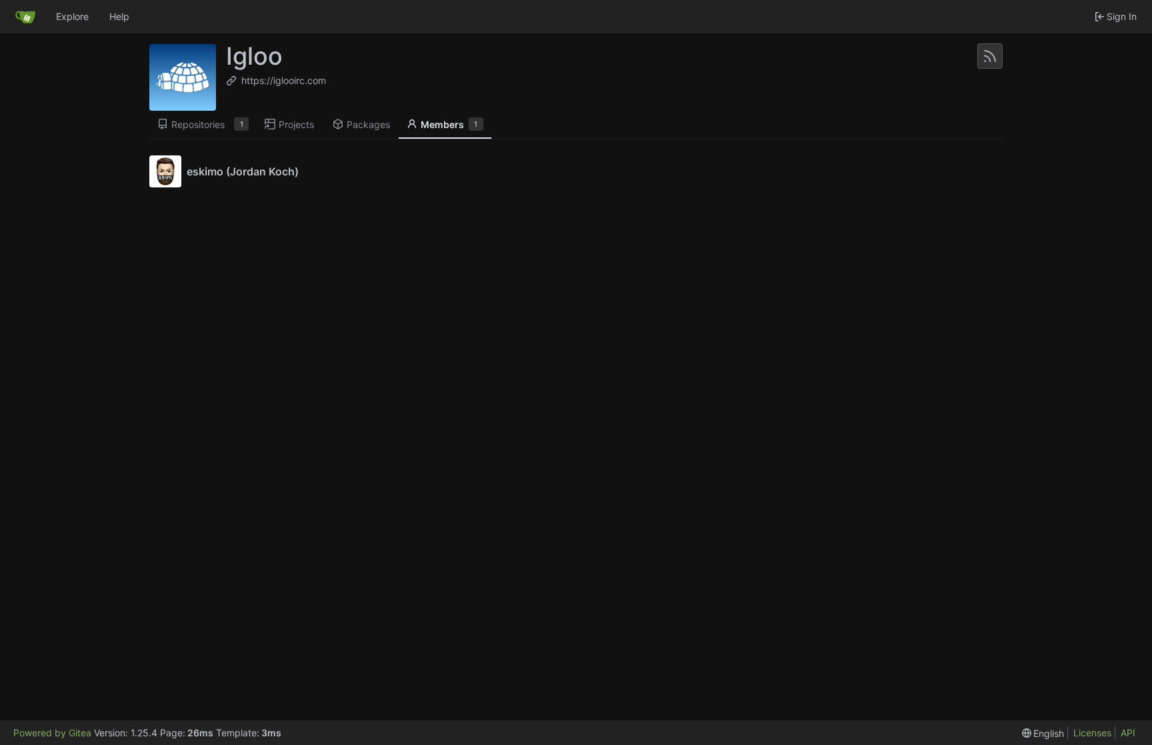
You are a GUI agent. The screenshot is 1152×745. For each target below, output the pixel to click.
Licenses (1092, 732)
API (1128, 732)
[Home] (25, 17)
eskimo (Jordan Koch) (243, 171)
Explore (72, 16)
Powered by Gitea (52, 732)
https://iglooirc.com (283, 80)
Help (119, 16)
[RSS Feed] (990, 56)
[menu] (1043, 733)
